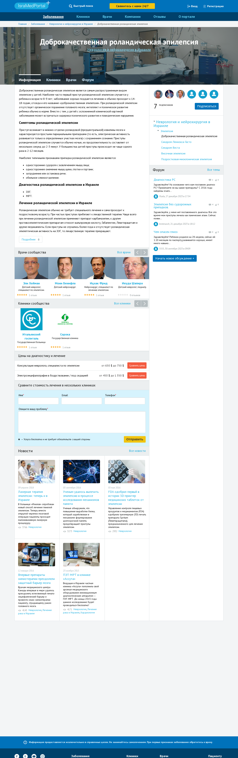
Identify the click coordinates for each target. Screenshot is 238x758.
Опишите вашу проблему (33, 409)
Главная (22, 23)
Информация (30, 79)
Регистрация (215, 6)
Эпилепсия (167, 131)
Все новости (137, 450)
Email (65, 395)
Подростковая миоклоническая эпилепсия (186, 159)
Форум (88, 79)
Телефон (110, 395)
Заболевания (53, 16)
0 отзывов (135, 295)
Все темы (213, 169)
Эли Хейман (31, 283)
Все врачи (123, 252)
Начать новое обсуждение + (174, 258)
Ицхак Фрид (99, 283)
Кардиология (88, 612)
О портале (187, 16)
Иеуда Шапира (132, 283)
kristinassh (164, 223)
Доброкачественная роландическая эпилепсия (122, 23)
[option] (31, 278)
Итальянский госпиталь (31, 336)
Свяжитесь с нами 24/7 (132, 6)
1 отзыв (33, 295)
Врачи (107, 16)
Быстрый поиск (83, 5)
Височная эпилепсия (173, 153)
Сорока (65, 334)
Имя (21, 395)
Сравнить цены (137, 365)
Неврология (35, 527)
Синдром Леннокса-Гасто (176, 142)
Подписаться (206, 106)
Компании (133, 16)
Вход (194, 6)
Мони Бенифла (65, 283)
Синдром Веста (170, 147)
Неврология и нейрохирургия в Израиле (71, 23)
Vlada (162, 196)
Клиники (83, 16)
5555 (161, 248)
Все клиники (122, 303)
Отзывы (159, 16)
